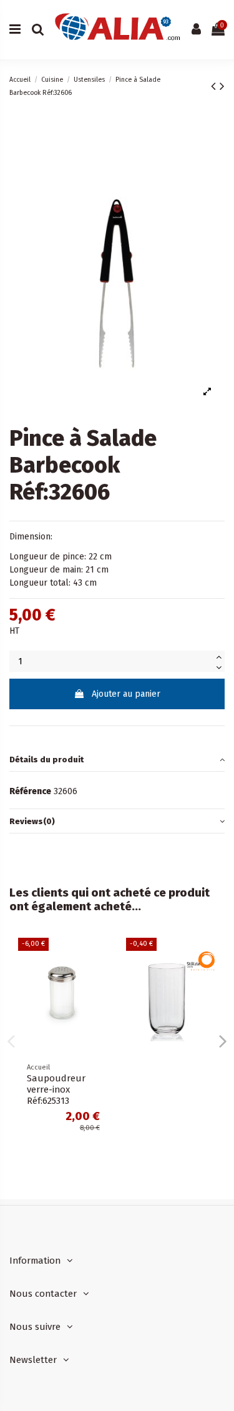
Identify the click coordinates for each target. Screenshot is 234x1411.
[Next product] (222, 86)
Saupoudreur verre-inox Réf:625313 (56, 1089)
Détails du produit (46, 759)
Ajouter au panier (126, 694)
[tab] (117, 760)
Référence (30, 791)
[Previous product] (215, 86)
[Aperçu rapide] (99, 956)
